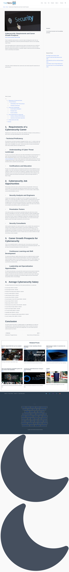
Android (28, 407)
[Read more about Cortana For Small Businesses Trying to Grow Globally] (34, 378)
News (2, 347)
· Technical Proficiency (12, 101)
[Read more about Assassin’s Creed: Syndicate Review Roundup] (34, 355)
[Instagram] (53, 393)
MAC (42, 411)
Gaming (27, 411)
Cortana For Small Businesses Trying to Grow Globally (33, 369)
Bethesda (37, 407)
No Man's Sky (36, 416)
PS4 (32, 418)
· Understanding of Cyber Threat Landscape (16, 103)
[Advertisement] (22, 58)
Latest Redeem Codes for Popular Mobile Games (54, 63)
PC (40, 416)
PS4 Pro (36, 418)
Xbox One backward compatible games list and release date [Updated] (12, 369)
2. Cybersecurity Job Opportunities (13, 107)
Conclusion (9, 121)
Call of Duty (25, 409)
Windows (40, 423)
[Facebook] (56, 393)
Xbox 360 (32, 425)
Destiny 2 (34, 409)
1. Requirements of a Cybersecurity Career (14, 100)
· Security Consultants (13, 112)
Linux (39, 411)
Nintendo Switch (29, 416)
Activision (23, 407)
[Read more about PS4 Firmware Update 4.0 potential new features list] (56, 355)
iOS (36, 411)
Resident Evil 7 (44, 418)
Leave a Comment (8, 37)
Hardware (32, 411)
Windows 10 (45, 423)
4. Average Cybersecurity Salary (13, 119)
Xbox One (37, 425)
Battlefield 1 (33, 407)
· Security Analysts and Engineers (15, 108)
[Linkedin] (49, 393)
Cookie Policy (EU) (21, 393)
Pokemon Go (24, 418)
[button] (58, 2)
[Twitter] (46, 393)
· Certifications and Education (14, 105)
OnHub (48, 368)
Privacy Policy (10, 393)
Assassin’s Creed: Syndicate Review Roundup (32, 346)
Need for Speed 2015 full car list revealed (11, 346)
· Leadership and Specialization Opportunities (17, 117)
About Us (6, 393)
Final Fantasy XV (42, 409)
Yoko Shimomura (43, 425)
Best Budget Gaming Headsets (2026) (52, 55)
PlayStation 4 (45, 416)
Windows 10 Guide (26, 425)
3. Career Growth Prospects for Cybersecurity (15, 114)
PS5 (39, 418)
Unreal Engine (30, 423)
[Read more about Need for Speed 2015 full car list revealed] (12, 354)
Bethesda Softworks (44, 407)
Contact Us (16, 393)
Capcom (30, 409)
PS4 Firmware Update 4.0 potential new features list (55, 346)
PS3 (29, 418)
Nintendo (23, 416)
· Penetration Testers (13, 110)
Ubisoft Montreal (24, 423)
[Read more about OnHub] (56, 377)
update (36, 423)
